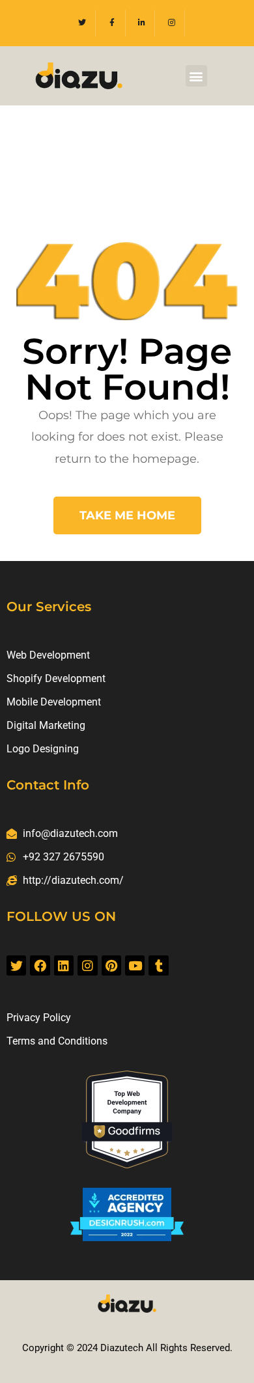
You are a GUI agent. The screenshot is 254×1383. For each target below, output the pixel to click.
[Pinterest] (111, 965)
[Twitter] (82, 23)
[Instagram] (171, 23)
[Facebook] (39, 965)
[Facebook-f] (112, 23)
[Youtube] (135, 965)
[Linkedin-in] (142, 23)
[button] (196, 76)
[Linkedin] (64, 965)
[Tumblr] (158, 965)
